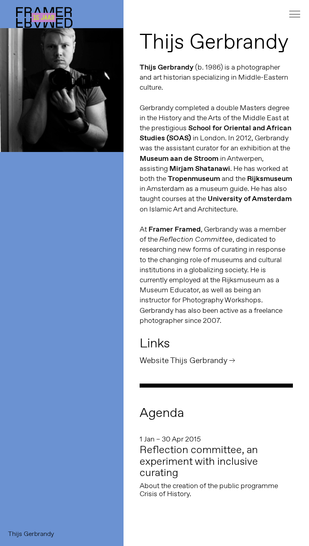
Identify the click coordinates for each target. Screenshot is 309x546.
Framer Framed (44, 17)
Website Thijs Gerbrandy (183, 360)
